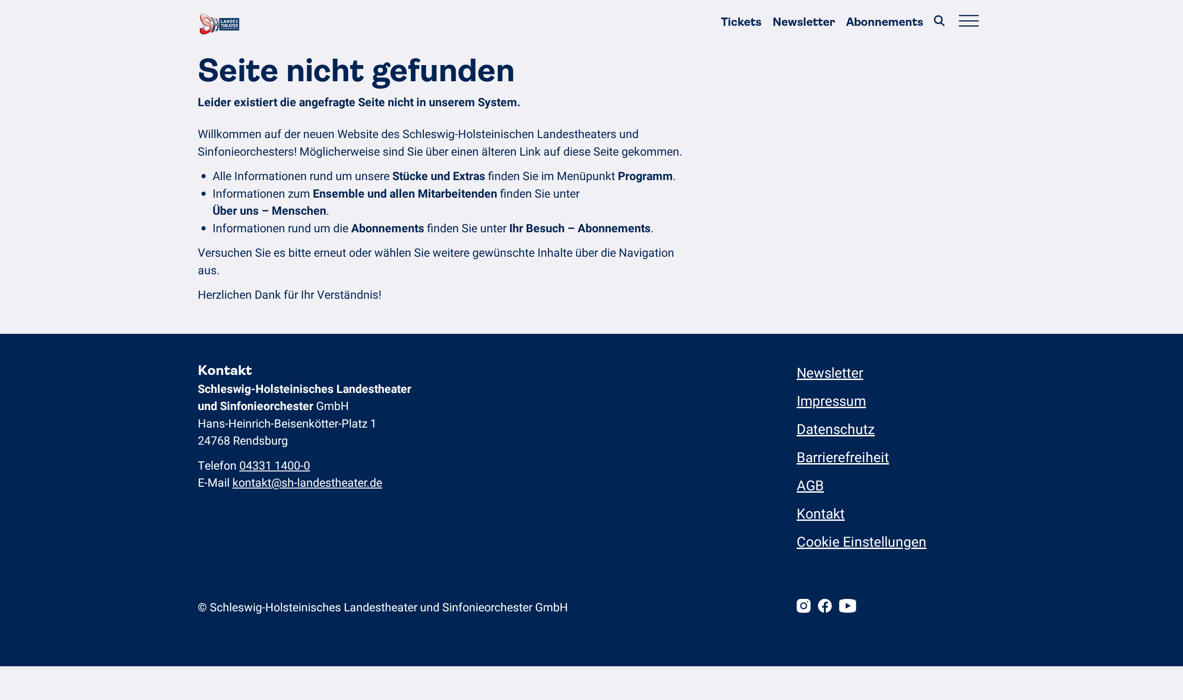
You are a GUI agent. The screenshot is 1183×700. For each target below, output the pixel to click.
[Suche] (939, 22)
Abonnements (884, 22)
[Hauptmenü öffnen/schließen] (968, 22)
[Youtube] (847, 607)
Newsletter (804, 22)
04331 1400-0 (274, 466)
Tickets (741, 22)
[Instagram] (804, 607)
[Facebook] (825, 607)
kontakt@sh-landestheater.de (307, 483)
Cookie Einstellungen (862, 542)
